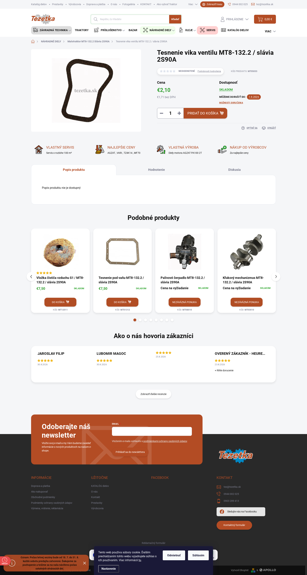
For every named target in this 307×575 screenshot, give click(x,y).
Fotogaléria (128, 4)
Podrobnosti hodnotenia (209, 71)
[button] (135, 319)
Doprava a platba (95, 4)
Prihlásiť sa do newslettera (130, 452)
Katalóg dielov (39, 4)
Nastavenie (108, 568)
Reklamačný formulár (153, 543)
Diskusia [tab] (234, 170)
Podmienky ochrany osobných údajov (51, 502)
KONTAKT (145, 4)
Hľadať (175, 19)
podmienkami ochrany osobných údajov (165, 441)
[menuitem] (51, 30)
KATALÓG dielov (100, 486)
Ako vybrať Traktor (167, 4)
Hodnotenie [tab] (156, 170)
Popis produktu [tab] (74, 170)
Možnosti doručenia (231, 102)
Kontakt (95, 497)
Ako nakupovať (39, 491)
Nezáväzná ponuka (184, 302)
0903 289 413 (231, 500)
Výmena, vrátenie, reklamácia (47, 508)
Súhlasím (198, 555)
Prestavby (57, 4)
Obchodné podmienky (43, 497)
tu (140, 560)
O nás (114, 4)
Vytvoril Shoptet (240, 570)
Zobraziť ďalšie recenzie (153, 394)
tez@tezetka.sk (232, 486)
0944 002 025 (231, 494)
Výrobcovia (75, 4)
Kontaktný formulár (234, 525)
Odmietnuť (174, 555)
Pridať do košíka (202, 113)
